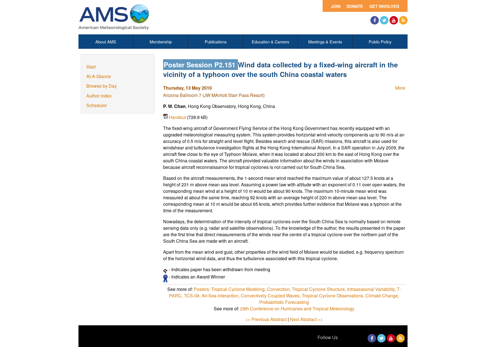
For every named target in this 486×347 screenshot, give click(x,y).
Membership (161, 42)
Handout (178, 117)
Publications (215, 42)
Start (91, 66)
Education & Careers (270, 42)
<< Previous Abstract (266, 319)
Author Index (99, 95)
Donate (354, 6)
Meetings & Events (325, 42)
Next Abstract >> (306, 319)
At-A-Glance (98, 76)
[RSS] (403, 20)
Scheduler (96, 105)
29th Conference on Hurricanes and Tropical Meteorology (297, 308)
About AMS (105, 42)
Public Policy (380, 42)
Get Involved (384, 6)
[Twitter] (384, 20)
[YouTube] (394, 20)
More (400, 88)
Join (335, 6)
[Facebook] (374, 20)
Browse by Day (101, 86)
